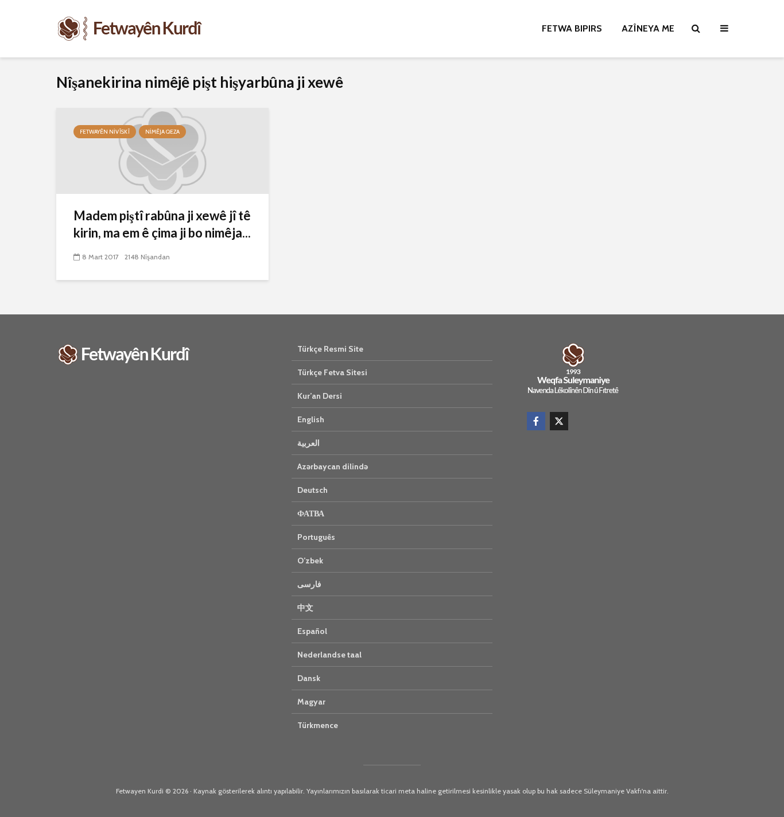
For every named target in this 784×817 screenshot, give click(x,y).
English (310, 419)
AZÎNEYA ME (648, 28)
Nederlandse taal (329, 654)
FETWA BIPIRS (572, 28)
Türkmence (317, 725)
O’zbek (310, 560)
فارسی (309, 584)
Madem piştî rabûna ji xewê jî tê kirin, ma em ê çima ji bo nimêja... (162, 224)
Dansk (308, 678)
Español (312, 631)
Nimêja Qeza (162, 131)
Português (316, 537)
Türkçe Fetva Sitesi (332, 372)
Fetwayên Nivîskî (105, 131)
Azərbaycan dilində (332, 466)
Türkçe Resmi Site (330, 349)
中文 (305, 607)
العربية (308, 443)
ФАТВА (310, 513)
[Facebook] (536, 421)
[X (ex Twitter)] (559, 421)
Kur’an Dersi (319, 396)
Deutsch (312, 490)
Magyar (311, 702)
